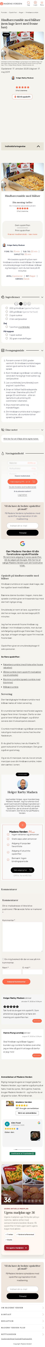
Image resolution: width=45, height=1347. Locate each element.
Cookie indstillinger (8, 1339)
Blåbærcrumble (10, 687)
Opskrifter (13, 12)
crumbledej (24, 327)
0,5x (16, 304)
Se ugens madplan (16, 1247)
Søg (28, 5)
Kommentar (8, 920)
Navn (5, 967)
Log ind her (22, 495)
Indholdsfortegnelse (15, 146)
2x (25, 304)
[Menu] (43, 3)
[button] (17, 87)
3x (29, 304)
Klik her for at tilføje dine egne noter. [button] (21, 438)
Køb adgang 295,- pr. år (20, 482)
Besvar (37, 1021)
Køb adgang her (20, 870)
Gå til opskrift (23, 96)
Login (35, 5)
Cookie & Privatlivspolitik (23, 1339)
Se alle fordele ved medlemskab (22, 487)
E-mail (26, 967)
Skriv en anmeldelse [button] (27, 1113)
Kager (21, 12)
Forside (4, 12)
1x (21, 304)
